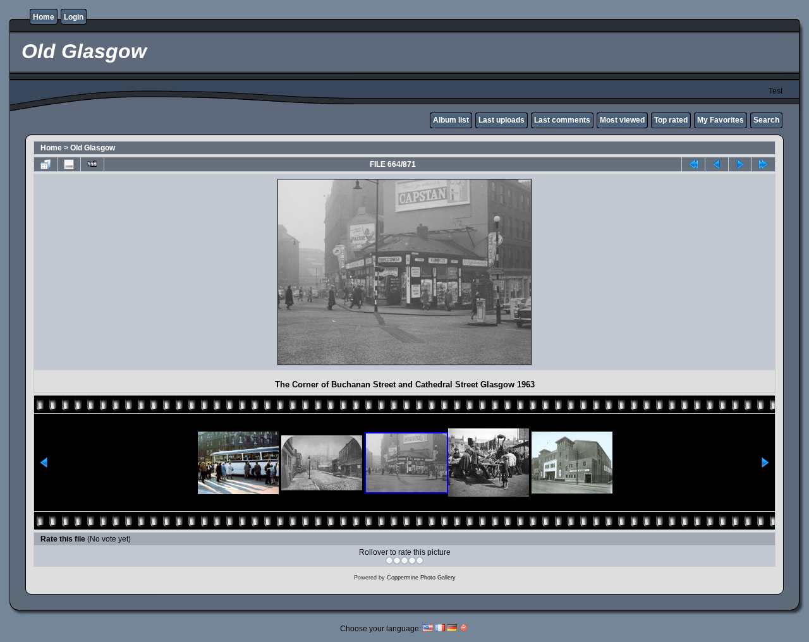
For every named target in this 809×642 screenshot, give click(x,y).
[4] (412, 560)
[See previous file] (716, 164)
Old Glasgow (92, 147)
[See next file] (740, 164)
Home (43, 17)
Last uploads (501, 120)
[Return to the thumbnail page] (45, 164)
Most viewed (622, 120)
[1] (389, 560)
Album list (451, 120)
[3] (404, 560)
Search (766, 120)
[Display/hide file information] (69, 164)
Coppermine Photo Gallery (421, 577)
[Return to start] (693, 164)
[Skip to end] (763, 164)
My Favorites (720, 120)
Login (73, 17)
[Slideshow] (92, 164)
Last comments (562, 120)
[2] (397, 560)
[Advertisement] (148, 272)
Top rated (671, 120)
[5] (419, 560)
